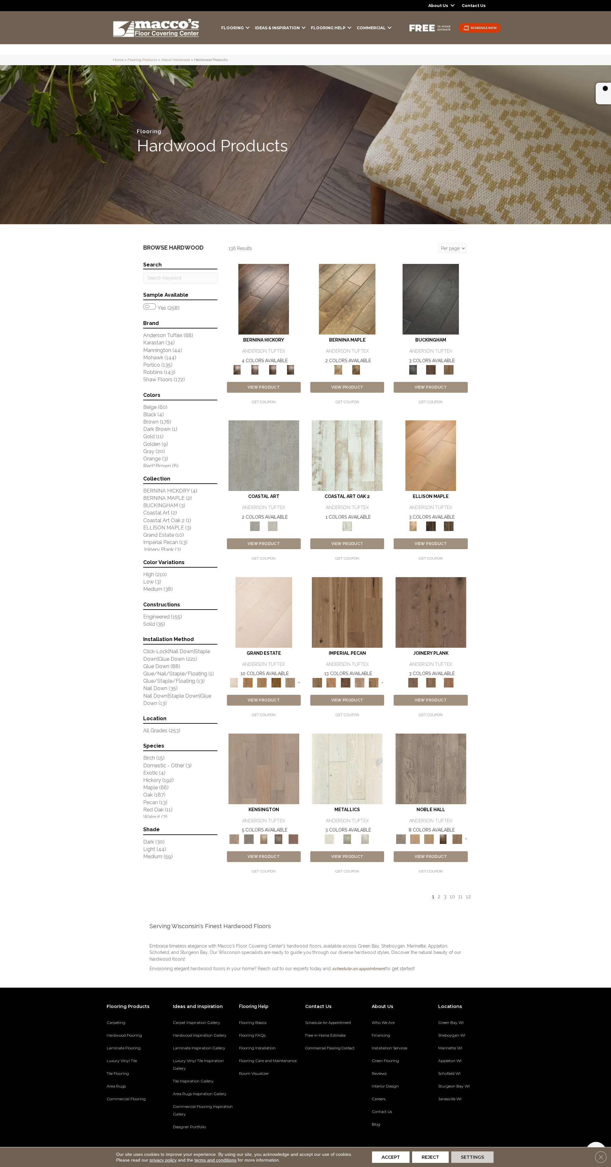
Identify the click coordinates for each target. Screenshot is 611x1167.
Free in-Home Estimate (325, 1035)
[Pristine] (273, 525)
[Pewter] (347, 838)
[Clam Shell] (263, 455)
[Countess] (415, 838)
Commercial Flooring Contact (330, 1048)
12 (468, 897)
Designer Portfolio (189, 1126)
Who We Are (383, 1022)
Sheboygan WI (451, 1035)
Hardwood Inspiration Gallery (200, 1035)
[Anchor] (431, 612)
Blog (376, 1124)
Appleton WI (449, 1060)
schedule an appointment (358, 968)
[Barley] (331, 682)
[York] (449, 369)
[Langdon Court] (290, 682)
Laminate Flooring (124, 1048)
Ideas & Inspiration (277, 27)
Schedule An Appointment (328, 1022)
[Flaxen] (374, 682)
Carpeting (116, 1022)
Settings (472, 1157)
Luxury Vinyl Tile (122, 1060)
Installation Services (389, 1048)
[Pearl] (347, 768)
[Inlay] (449, 682)
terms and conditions (215, 1160)
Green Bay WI (451, 1022)
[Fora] (255, 369)
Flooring (232, 27)
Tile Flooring (118, 1073)
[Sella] (290, 369)
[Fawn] (360, 682)
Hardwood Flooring (124, 1035)
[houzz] (465, 1121)
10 (452, 897)
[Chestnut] (346, 682)
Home (118, 60)
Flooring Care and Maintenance (268, 1060)
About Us (438, 5)
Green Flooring (385, 1060)
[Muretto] (273, 369)
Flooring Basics (252, 1022)
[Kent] (431, 299)
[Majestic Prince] (431, 525)
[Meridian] (449, 525)
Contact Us (474, 5)
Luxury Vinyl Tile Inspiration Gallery (198, 1064)
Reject (430, 1157)
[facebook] (454, 1121)
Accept (391, 1157)
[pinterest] (442, 1121)
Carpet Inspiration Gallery (196, 1022)
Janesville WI (449, 1098)
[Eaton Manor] (262, 682)
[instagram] (476, 1121)
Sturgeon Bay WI (454, 1086)
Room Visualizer (254, 1073)
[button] (452, 5)
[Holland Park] (263, 768)
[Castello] (356, 369)
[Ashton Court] (263, 612)
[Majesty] (457, 838)
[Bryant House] (248, 682)
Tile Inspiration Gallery (193, 1081)
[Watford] (293, 838)
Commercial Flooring (126, 1098)
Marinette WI (450, 1048)
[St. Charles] (278, 838)
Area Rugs (116, 1086)
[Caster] (431, 682)
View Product (264, 387)
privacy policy (163, 1160)
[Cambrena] (263, 299)
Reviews (379, 1073)
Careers (378, 1098)
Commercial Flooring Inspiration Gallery (203, 1110)
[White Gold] (365, 838)
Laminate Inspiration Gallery (199, 1048)
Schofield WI (449, 1073)
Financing (381, 1035)
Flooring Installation (257, 1048)
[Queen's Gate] (263, 838)
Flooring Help (328, 27)
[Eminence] (443, 838)
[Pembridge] (248, 838)
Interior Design (385, 1086)
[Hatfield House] (276, 682)
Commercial (371, 27)
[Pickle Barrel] (347, 455)
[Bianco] (347, 299)
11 (460, 897)
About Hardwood (175, 60)
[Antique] (347, 612)
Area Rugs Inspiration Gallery (200, 1093)
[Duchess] (429, 838)
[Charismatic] (430, 455)
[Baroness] (431, 768)
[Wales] (431, 369)
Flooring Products (142, 60)
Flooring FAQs (252, 1035)
